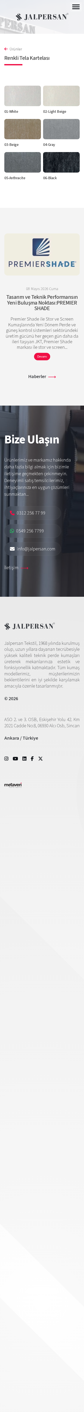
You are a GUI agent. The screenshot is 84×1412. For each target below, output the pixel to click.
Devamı (42, 356)
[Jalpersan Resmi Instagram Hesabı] (6, 758)
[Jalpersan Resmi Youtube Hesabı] (15, 758)
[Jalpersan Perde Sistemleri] (42, 17)
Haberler (37, 376)
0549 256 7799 (30, 531)
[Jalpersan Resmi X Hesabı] (40, 758)
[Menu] (76, 7)
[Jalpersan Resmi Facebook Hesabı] (32, 758)
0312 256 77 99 (31, 513)
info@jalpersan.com (36, 548)
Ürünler (15, 49)
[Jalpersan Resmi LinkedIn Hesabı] (24, 758)
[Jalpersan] (29, 628)
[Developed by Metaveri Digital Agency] (13, 786)
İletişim (11, 567)
